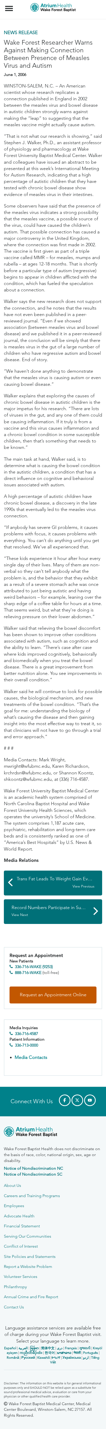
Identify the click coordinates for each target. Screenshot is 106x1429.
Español (10, 1348)
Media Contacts (31, 1057)
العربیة (23, 1348)
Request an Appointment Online (53, 995)
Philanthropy (15, 1286)
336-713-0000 (26, 1045)
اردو (86, 1357)
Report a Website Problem (28, 1266)
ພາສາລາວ (64, 1353)
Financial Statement (22, 1226)
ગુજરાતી (85, 1348)
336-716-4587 (26, 1033)
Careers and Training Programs (32, 1195)
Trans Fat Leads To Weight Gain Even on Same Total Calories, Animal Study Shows (59, 882)
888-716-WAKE (28, 972)
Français (71, 1348)
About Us (12, 1185)
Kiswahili (43, 1357)
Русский (28, 1357)
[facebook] (64, 1100)
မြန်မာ (34, 1348)
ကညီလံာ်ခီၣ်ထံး (31, 1353)
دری (60, 1348)
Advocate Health (19, 1216)
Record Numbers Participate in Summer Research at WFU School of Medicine (57, 911)
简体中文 (48, 1348)
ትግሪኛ (55, 1357)
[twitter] (77, 1100)
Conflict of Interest (21, 1246)
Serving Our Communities (27, 1236)
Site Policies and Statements (30, 1256)
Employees (14, 1205)
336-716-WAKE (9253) (34, 966)
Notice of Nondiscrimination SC (33, 1174)
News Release (21, 32)
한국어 (50, 1353)
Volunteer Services (20, 1276)
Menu (9, 5)
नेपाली (77, 1353)
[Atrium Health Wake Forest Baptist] (53, 1133)
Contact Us (14, 1307)
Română (13, 1357)
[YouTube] (90, 1100)
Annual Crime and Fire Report (31, 1296)
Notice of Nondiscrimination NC (33, 1168)
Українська (72, 1357)
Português (90, 1353)
